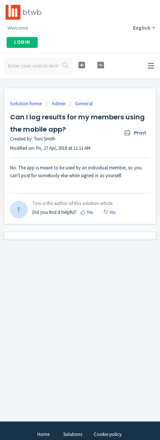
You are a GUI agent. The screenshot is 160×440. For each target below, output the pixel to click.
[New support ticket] (81, 65)
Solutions (72, 434)
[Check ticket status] (100, 65)
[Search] (65, 66)
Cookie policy (108, 434)
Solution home (26, 103)
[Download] (66, 216)
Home (43, 434)
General (84, 103)
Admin (58, 103)
